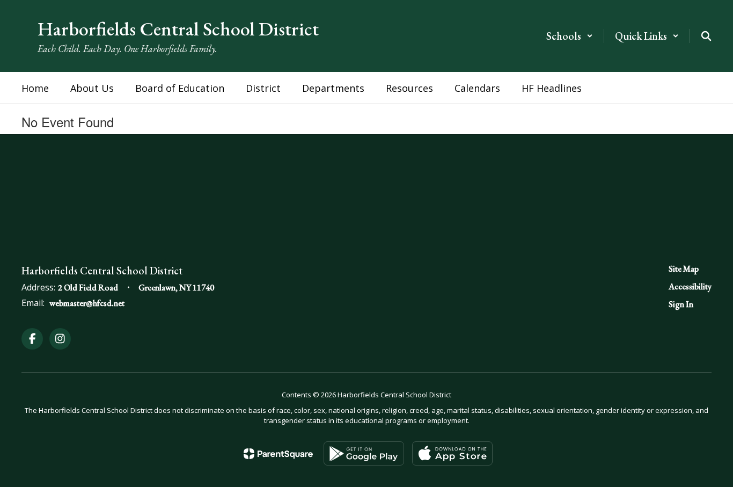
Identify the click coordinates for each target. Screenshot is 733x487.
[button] (569, 36)
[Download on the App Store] (452, 453)
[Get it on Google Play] (364, 453)
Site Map (684, 268)
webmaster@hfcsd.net (86, 303)
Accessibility (690, 286)
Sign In (681, 304)
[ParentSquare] (278, 454)
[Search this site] (706, 36)
